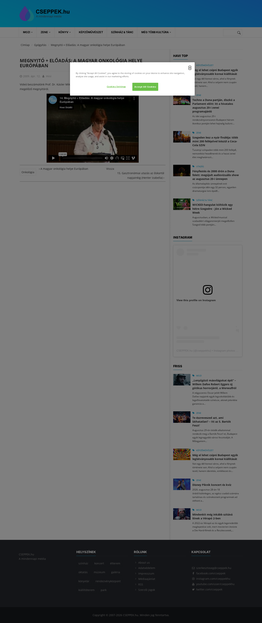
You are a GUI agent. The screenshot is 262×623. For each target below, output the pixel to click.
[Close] (190, 68)
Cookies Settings (116, 86)
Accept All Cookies (145, 86)
